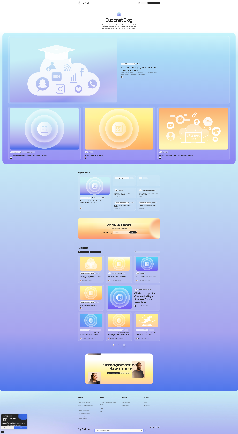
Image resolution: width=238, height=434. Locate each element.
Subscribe (133, 232)
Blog (123, 400)
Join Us (145, 402)
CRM (79, 400)
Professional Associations (105, 400)
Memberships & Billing (82, 408)
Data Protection (157, 430)
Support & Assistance (82, 418)
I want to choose (7, 427)
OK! (21, 427)
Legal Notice (147, 430)
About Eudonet (147, 400)
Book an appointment (153, 2)
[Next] (124, 345)
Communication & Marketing (84, 402)
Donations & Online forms (83, 410)
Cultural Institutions (104, 414)
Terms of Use (152, 430)
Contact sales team (125, 373)
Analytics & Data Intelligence (84, 413)
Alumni (101, 411)
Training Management (82, 416)
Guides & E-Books (126, 402)
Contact (144, 2)
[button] (2, 431)
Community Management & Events (85, 405)
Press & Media (147, 405)
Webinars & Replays (126, 405)
